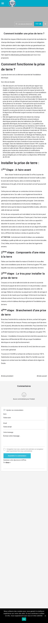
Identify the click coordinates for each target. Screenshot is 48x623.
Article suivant (42, 376)
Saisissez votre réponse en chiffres (14, 460)
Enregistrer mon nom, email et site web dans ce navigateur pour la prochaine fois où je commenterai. (25, 450)
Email (5, 423)
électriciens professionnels (20, 55)
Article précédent (7, 376)
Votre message (8, 432)
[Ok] (45, 616)
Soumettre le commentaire (17, 456)
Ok (24, 619)
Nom (4, 414)
